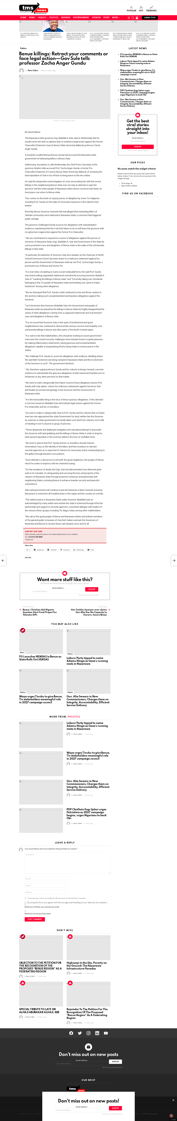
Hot (141, 11)
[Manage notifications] (171, 1116)
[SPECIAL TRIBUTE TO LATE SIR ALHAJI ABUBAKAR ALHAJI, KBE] (41, 994)
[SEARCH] (132, 17)
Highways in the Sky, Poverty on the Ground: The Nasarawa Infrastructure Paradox (87, 966)
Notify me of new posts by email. (38, 914)
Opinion (96, 18)
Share (22, 78)
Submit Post (150, 18)
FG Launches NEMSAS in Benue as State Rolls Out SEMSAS (29, 35)
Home (23, 18)
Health (42, 18)
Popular (131, 11)
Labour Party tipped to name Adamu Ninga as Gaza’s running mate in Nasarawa (87, 661)
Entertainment (81, 18)
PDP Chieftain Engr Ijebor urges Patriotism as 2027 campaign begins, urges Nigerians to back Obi (137, 93)
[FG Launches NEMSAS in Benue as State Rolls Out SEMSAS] (30, 26)
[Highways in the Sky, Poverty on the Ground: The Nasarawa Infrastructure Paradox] (88, 947)
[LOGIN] (136, 17)
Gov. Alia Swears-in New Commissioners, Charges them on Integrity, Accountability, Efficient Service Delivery (99, 37)
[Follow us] (128, 17)
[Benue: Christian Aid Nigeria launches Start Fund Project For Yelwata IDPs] (3, 560)
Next (156, 32)
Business (65, 18)
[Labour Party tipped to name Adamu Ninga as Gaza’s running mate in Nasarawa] (53, 26)
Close (173, 1100)
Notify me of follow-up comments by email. (42, 907)
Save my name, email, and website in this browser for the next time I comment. (57, 898)
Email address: (58, 588)
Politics (53, 18)
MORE (115, 18)
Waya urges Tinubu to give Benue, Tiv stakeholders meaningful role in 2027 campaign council (41, 699)
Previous (20, 32)
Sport (106, 18)
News (32, 18)
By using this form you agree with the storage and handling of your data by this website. (67, 903)
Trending (151, 11)
